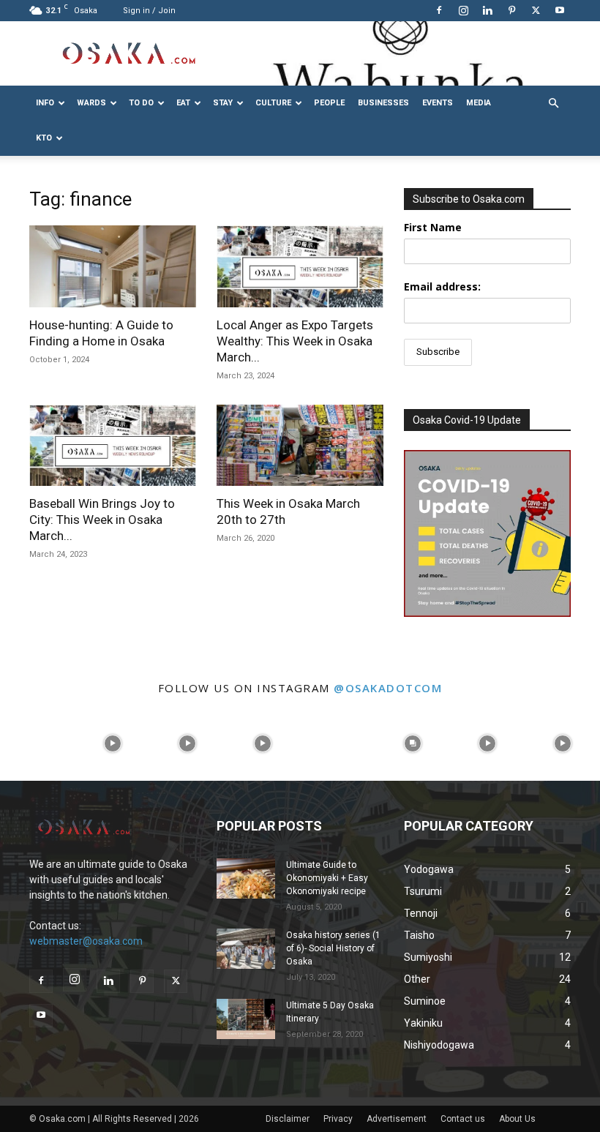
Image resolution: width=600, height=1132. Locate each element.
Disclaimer (288, 1119)
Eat (183, 103)
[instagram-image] (37, 743)
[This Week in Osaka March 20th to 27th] (300, 446)
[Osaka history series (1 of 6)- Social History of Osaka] (246, 949)
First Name (433, 227)
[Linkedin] (487, 10)
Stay (223, 103)
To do (141, 103)
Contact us (462, 1119)
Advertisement (397, 1119)
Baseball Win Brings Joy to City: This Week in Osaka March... (102, 519)
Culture (273, 103)
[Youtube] (560, 10)
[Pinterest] (511, 10)
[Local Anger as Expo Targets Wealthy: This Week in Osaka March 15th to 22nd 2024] (300, 266)
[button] (553, 103)
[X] (536, 10)
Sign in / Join (149, 10)
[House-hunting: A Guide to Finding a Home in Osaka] (112, 266)
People (329, 103)
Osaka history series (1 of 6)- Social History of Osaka (333, 948)
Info (45, 103)
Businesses (383, 103)
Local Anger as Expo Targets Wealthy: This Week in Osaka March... (295, 341)
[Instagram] (463, 10)
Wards (91, 103)
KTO (44, 138)
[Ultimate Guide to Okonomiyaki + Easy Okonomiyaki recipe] (246, 878)
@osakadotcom (388, 688)
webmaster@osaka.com (86, 941)
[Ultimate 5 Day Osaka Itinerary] (246, 1019)
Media (478, 103)
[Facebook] (439, 10)
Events (437, 103)
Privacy (338, 1119)
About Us (517, 1119)
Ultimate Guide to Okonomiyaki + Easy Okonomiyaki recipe (327, 878)
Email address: (442, 286)
